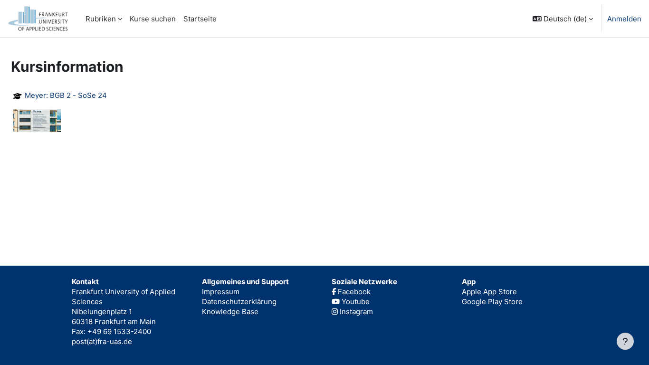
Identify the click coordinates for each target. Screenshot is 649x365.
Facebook (353, 291)
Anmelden (624, 18)
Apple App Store (489, 291)
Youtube (355, 301)
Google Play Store (492, 301)
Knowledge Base (230, 311)
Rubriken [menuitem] (101, 18)
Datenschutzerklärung (239, 301)
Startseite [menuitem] (200, 18)
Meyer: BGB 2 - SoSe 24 (66, 95)
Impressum (220, 291)
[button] (562, 18)
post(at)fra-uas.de (102, 341)
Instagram (355, 311)
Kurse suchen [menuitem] (153, 18)
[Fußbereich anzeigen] (625, 341)
